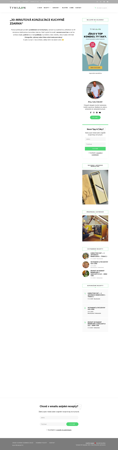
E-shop (40, 7)
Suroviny (56, 7)
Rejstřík (65, 7)
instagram (100, 1)
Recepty (46, 7)
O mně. (72, 7)
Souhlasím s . (60, 430)
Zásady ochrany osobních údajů (22, 442)
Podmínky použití (41, 442)
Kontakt (26, 1)
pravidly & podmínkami (63, 430)
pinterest (104, 1)
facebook (97, 1)
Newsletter (35, 1)
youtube (107, 1)
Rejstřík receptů (47, 1)
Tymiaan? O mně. (15, 1)
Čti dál (95, 117)
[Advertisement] (95, 363)
